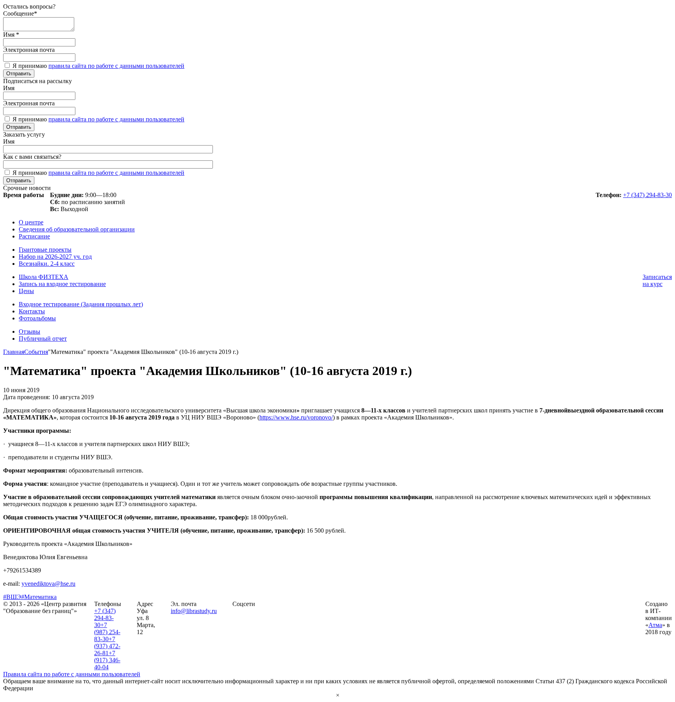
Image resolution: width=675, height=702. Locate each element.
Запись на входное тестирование (62, 284)
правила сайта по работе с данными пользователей (116, 65)
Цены (26, 291)
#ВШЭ (12, 597)
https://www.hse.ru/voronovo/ (296, 417)
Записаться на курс (657, 280)
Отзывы (29, 331)
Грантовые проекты (45, 249)
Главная (13, 351)
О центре (31, 222)
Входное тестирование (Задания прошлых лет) (81, 304)
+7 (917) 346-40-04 (107, 660)
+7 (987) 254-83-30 (107, 632)
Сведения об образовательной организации (77, 229)
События (36, 351)
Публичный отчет (43, 338)
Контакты (32, 311)
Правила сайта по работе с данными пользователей (71, 674)
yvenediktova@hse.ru (48, 583)
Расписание (34, 236)
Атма (655, 625)
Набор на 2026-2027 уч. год (55, 256)
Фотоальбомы (37, 318)
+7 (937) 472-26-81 (107, 646)
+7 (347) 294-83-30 (647, 195)
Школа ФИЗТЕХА (43, 277)
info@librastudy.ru (194, 611)
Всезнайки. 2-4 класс (47, 263)
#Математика (39, 597)
